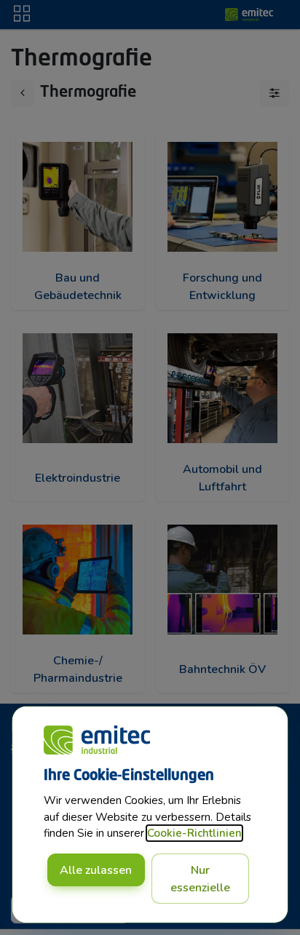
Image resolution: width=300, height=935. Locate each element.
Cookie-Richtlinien (194, 833)
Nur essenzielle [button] (200, 879)
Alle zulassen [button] (96, 870)
